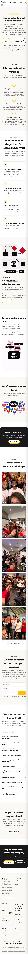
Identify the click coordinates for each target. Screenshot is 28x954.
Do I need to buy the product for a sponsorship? (11, 760)
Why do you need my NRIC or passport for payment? (10, 793)
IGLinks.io (20, 941)
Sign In (16, 933)
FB (5, 898)
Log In (14, 2)
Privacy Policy (11, 951)
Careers (4, 935)
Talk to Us (20, 862)
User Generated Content (19, 918)
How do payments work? (9, 766)
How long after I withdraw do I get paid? (11, 771)
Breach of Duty (17, 951)
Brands (3, 908)
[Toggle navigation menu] (2, 5)
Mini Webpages (18, 922)
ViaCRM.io (8, 943)
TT (8, 898)
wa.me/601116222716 (14, 121)
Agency (3, 910)
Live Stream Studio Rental (19, 883)
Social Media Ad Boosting (19, 911)
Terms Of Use (4, 951)
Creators (4, 905)
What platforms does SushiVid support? (10, 743)
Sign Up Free (22, 2)
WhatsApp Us (14, 441)
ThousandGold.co (17, 943)
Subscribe (21, 693)
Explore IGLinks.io (14, 831)
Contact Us (4, 931)
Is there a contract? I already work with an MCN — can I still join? (12, 749)
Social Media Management (18, 915)
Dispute (23, 951)
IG (2, 898)
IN (11, 898)
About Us (4, 928)
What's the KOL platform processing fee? (12, 787)
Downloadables (5, 920)
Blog (16, 928)
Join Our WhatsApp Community (18, 40)
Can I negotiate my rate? (9, 777)
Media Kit (17, 931)
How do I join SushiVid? (8, 732)
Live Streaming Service (20, 880)
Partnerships (5, 933)
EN (10, 2)
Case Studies (5, 916)
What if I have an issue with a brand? (12, 782)
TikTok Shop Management (18, 907)
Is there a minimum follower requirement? (10, 737)
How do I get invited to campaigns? (12, 755)
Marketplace (7, 913)
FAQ (3, 918)
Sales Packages (19, 904)
